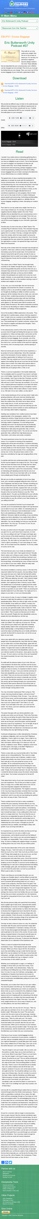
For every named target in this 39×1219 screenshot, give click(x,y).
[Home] (19, 3)
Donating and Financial (9, 1175)
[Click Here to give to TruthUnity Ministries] (5, 1212)
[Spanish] (30, 12)
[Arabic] (8, 12)
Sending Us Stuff (7, 1177)
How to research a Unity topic (11, 1190)
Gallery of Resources (8, 1189)
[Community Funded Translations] (33, 12)
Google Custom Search (9, 1187)
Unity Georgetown (7, 1198)
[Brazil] (16, 12)
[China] (11, 12)
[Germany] (24, 12)
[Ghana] (6, 12)
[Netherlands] (22, 12)
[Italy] (19, 12)
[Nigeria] (14, 12)
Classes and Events (8, 1185)
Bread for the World (8, 1204)
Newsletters (6, 1173)
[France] (27, 12)
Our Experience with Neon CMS (11, 1202)
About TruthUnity (7, 1172)
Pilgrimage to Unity (8, 1200)
